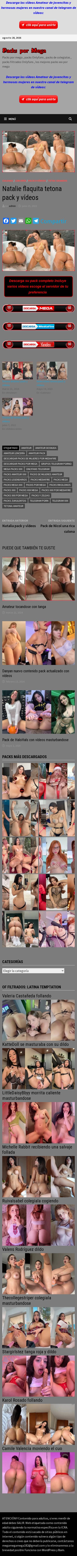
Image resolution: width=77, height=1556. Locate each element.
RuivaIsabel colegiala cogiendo (30, 1201)
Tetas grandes (57, 180)
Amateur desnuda (45, 448)
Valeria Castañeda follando (26, 996)
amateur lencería (14, 453)
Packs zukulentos (15, 500)
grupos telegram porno (56, 463)
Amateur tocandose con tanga (24, 606)
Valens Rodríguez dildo (23, 1249)
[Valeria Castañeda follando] (38, 1020)
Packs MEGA (61, 479)
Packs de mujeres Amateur (46, 474)
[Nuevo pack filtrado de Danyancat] (57, 781)
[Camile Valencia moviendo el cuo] (38, 1472)
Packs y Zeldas (41, 495)
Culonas (7, 180)
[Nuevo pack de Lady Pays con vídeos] (57, 892)
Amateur (26, 448)
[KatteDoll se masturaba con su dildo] (38, 1068)
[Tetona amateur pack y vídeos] (17, 370)
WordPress (49, 1550)
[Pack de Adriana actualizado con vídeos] (20, 781)
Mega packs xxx (13, 469)
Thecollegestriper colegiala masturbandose (26, 1300)
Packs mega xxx (13, 485)
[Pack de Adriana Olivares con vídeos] (57, 818)
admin (12, 206)
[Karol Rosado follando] (38, 1424)
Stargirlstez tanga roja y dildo (29, 1351)
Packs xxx (10, 490)
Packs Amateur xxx (15, 474)
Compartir (53, 221)
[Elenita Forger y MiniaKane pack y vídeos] (20, 929)
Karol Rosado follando (22, 1400)
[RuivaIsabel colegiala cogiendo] (38, 1225)
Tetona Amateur (13, 506)
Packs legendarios (15, 479)
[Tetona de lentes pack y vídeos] (17, 407)
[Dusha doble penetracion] (57, 929)
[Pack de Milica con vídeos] (20, 892)
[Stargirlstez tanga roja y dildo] (38, 1375)
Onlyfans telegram (38, 469)
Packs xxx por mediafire (56, 490)
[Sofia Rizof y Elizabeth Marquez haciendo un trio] (20, 855)
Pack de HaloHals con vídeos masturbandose (35, 740)
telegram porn (39, 500)
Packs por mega (36, 485)
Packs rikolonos (60, 485)
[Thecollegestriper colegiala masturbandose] (38, 1327)
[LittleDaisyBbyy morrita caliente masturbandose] (38, 1122)
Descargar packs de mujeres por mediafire (30, 458)
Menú (12, 119)
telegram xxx (60, 500)
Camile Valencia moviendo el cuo (32, 1448)
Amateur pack (37, 453)
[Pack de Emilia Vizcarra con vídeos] (57, 855)
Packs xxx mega (28, 490)
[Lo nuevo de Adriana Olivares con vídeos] (20, 818)
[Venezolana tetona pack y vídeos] (52, 370)
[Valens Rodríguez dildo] (38, 1273)
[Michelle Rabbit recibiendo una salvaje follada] (38, 1176)
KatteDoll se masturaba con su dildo (35, 1044)
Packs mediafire (40, 479)
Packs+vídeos (37, 180)
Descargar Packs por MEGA (20, 463)
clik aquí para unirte (41, 25)
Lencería (20, 180)
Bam (61, 1550)
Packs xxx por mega (16, 495)
